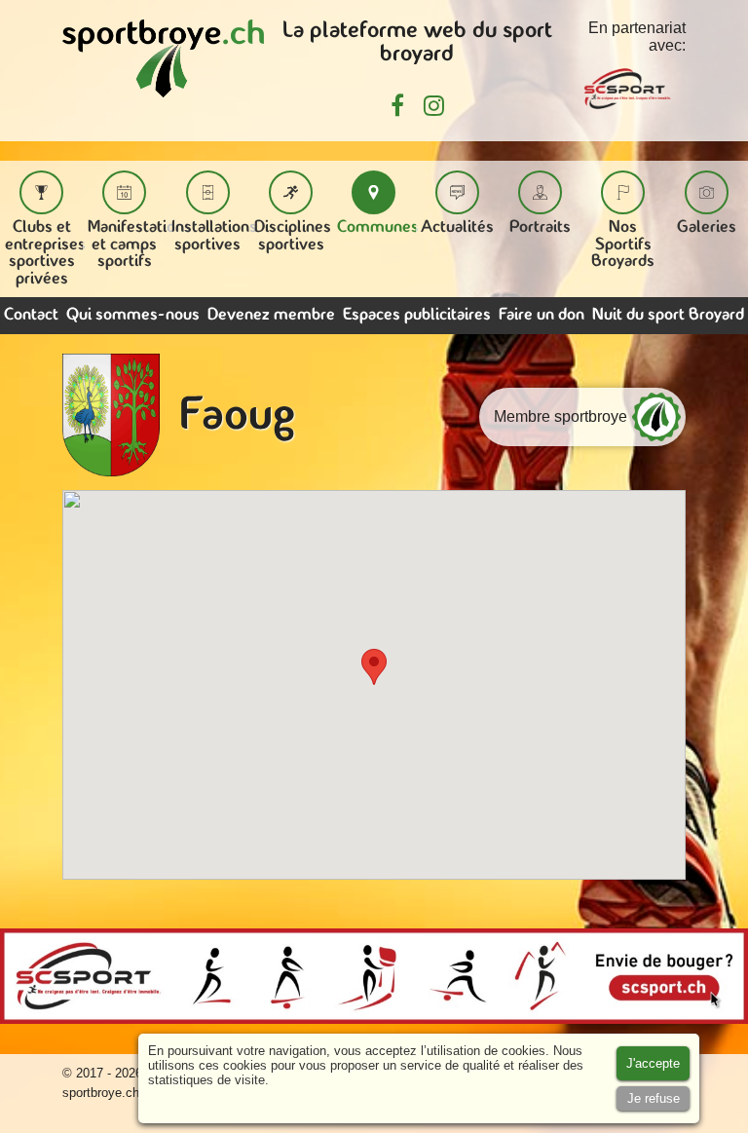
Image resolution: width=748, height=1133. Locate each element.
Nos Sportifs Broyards (622, 244)
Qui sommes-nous (133, 315)
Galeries (706, 227)
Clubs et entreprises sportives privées (45, 253)
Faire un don (541, 315)
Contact (31, 315)
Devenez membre (271, 315)
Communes (378, 227)
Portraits (540, 227)
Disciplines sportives (292, 236)
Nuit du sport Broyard (668, 315)
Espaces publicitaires (417, 315)
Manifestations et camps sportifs (140, 244)
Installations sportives (214, 236)
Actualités (457, 227)
